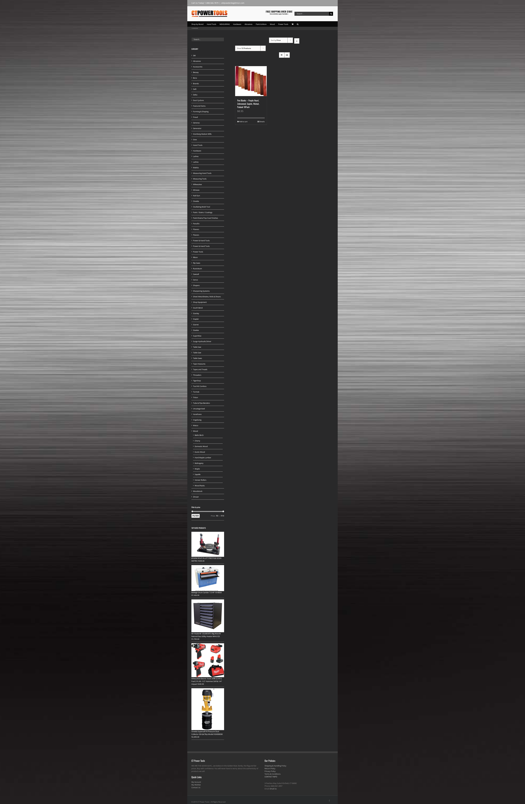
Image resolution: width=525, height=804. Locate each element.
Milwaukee (197, 184)
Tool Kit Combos (199, 386)
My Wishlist (196, 785)
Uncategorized (199, 408)
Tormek (196, 392)
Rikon (195, 257)
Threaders (197, 375)
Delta (195, 94)
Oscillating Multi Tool (201, 207)
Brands (196, 83)
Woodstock (197, 491)
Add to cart (243, 121)
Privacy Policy (270, 771)
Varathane (197, 414)
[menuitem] (199, 24)
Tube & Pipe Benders (201, 403)
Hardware (197, 151)
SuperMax (197, 336)
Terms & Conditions (273, 774)
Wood (195, 431)
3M (194, 55)
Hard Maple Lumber (203, 457)
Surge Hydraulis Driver (202, 341)
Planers (196, 229)
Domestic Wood (201, 446)
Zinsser (196, 497)
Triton (195, 397)
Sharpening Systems (201, 291)
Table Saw (197, 347)
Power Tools (198, 252)
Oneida (196, 201)
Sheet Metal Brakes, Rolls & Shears (207, 296)
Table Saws (197, 358)
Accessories (197, 66)
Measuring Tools (199, 179)
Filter (195, 516)
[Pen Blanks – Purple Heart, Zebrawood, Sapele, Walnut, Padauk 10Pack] (251, 81)
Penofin (196, 223)
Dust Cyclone (198, 100)
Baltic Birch (199, 435)
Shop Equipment (200, 302)
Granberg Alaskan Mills (202, 134)
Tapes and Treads (200, 369)
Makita (196, 167)
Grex (195, 139)
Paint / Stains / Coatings (202, 212)
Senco (195, 280)
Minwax (196, 190)
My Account (196, 782)
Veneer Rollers (200, 480)
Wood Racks (200, 485)
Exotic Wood (200, 452)
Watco (195, 425)
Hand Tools (197, 145)
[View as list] (287, 55)
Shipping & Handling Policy (275, 766)
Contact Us (195, 787)
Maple (197, 469)
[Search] (297, 24)
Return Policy (270, 768)
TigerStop (197, 380)
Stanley (196, 313)
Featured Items (199, 106)
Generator (197, 128)
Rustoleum (197, 268)
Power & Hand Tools (201, 240)
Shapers (196, 285)
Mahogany (199, 463)
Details (262, 121)
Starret (196, 324)
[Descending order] (296, 41)
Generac (196, 122)
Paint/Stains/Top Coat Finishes (205, 218)
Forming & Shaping (200, 111)
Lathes (196, 156)
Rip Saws (196, 263)
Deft (194, 89)
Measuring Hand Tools (202, 173)
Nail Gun (196, 195)
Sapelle (197, 474)
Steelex (196, 330)
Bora (195, 78)
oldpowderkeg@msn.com (232, 3)
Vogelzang (197, 420)
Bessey (196, 72)
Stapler (196, 319)
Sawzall (196, 274)
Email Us (273, 788)
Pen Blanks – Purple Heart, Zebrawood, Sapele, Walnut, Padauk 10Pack (248, 104)
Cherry (197, 441)
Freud (195, 117)
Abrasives (197, 61)
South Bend (198, 308)
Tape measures (199, 364)
